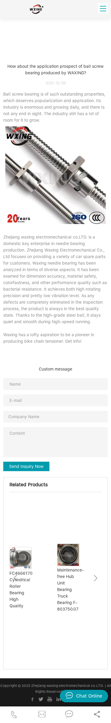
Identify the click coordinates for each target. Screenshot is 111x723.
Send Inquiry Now (26, 466)
